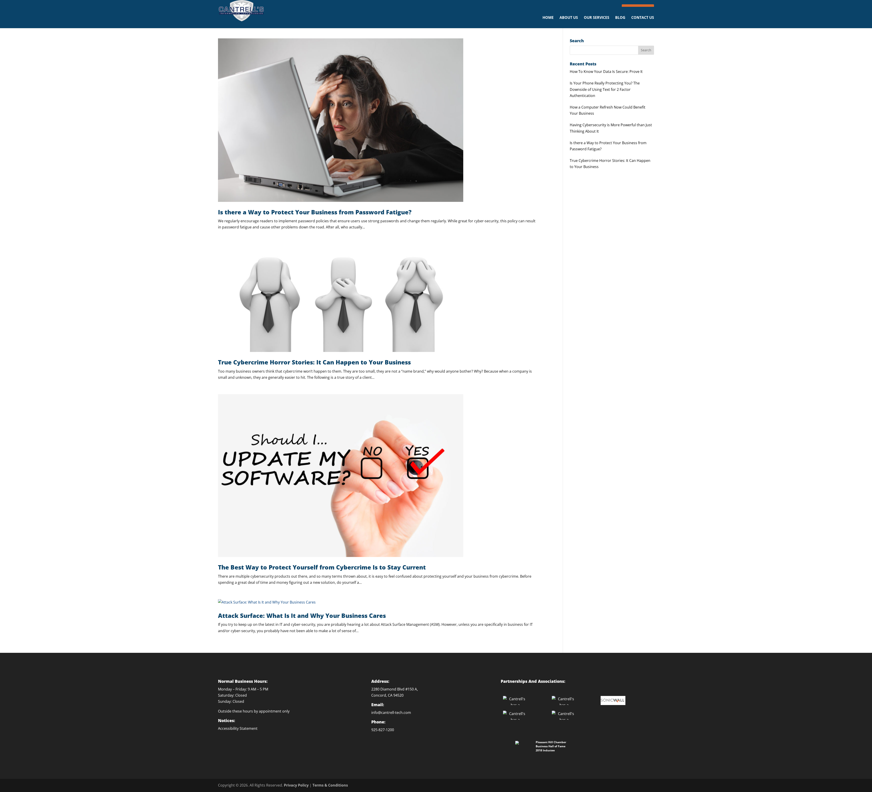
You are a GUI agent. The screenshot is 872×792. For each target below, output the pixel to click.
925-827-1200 (382, 729)
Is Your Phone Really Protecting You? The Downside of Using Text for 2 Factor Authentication (605, 89)
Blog (620, 18)
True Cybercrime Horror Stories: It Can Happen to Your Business (314, 362)
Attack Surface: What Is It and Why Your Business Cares (302, 615)
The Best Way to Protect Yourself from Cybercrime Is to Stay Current (322, 567)
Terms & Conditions (330, 785)
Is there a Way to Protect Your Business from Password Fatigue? (314, 212)
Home (548, 18)
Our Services (596, 18)
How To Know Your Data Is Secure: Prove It (606, 71)
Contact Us (642, 18)
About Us (569, 18)
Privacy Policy (296, 785)
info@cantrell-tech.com (391, 712)
